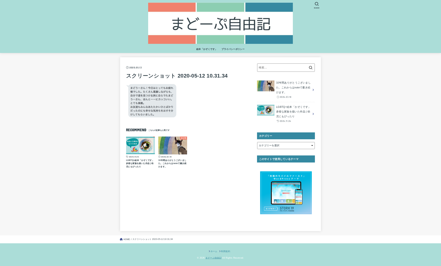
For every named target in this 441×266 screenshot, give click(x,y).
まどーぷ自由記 (214, 258)
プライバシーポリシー (233, 49)
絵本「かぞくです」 (206, 49)
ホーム (214, 251)
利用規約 (225, 251)
